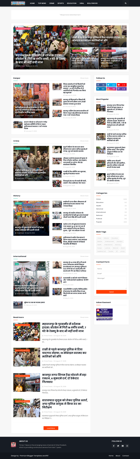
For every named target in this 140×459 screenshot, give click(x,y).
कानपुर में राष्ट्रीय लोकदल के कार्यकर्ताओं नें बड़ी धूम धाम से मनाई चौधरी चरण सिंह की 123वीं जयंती (75, 215)
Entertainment (109, 241)
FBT (47, 456)
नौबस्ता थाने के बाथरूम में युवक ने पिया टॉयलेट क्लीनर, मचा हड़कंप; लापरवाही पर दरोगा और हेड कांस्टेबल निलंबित (75, 161)
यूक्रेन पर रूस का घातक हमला (34, 302)
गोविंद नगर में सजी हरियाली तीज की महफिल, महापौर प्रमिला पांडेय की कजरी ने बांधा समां (116, 164)
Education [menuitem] (71, 3)
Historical (111, 209)
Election (99, 241)
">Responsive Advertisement (70, 15)
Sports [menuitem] (61, 3)
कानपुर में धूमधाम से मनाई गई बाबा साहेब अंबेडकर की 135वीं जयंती (29, 228)
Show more (84, 78)
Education (111, 202)
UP (117, 251)
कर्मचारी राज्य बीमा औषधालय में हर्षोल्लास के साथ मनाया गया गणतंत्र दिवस (74, 204)
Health (111, 206)
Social (123, 248)
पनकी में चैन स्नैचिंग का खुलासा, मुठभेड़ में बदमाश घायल (74, 173)
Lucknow (107, 248)
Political (111, 219)
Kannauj (118, 245)
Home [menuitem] (32, 3)
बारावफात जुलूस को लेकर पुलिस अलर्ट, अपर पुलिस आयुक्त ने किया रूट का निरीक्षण (84, 61)
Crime (111, 199)
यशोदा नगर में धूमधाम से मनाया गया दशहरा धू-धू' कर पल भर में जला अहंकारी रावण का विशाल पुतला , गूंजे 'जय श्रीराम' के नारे (74, 227)
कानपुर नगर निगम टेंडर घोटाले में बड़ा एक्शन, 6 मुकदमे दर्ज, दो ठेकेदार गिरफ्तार (112, 61)
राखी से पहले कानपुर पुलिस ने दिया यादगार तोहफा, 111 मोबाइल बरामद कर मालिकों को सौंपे (98, 39)
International (111, 212)
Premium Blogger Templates (31, 456)
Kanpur (99, 248)
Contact (125, 456)
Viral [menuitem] (82, 3)
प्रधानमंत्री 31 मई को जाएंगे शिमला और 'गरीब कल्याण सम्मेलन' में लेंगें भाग (75, 280)
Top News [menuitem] (42, 3)
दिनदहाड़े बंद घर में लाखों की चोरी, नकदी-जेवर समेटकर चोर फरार (74, 182)
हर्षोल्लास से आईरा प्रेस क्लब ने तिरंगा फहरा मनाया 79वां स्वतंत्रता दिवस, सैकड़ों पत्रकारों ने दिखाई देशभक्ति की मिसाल (75, 240)
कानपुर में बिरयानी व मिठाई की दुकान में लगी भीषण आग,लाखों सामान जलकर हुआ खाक (74, 102)
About (118, 456)
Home (111, 456)
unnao (122, 251)
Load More (51, 428)
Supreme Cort (101, 251)
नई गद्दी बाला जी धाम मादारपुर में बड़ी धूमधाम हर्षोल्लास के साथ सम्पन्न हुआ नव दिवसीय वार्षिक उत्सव (30, 110)
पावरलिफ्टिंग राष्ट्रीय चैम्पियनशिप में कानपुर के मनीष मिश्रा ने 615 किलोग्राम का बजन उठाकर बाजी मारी (75, 292)
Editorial (106, 238)
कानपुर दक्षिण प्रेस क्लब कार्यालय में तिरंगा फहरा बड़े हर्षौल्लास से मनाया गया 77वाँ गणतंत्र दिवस (75, 113)
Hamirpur (119, 241)
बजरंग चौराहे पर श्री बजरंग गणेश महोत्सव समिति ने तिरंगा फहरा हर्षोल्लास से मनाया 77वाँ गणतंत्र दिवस (35, 125)
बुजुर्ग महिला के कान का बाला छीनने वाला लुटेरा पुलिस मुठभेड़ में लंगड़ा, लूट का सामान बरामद (75, 149)
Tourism (110, 251)
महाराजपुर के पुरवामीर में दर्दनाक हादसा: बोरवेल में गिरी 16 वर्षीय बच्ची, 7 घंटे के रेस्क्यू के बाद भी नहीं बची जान (40, 59)
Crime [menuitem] (51, 3)
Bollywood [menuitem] (92, 3)
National (111, 215)
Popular (111, 222)
